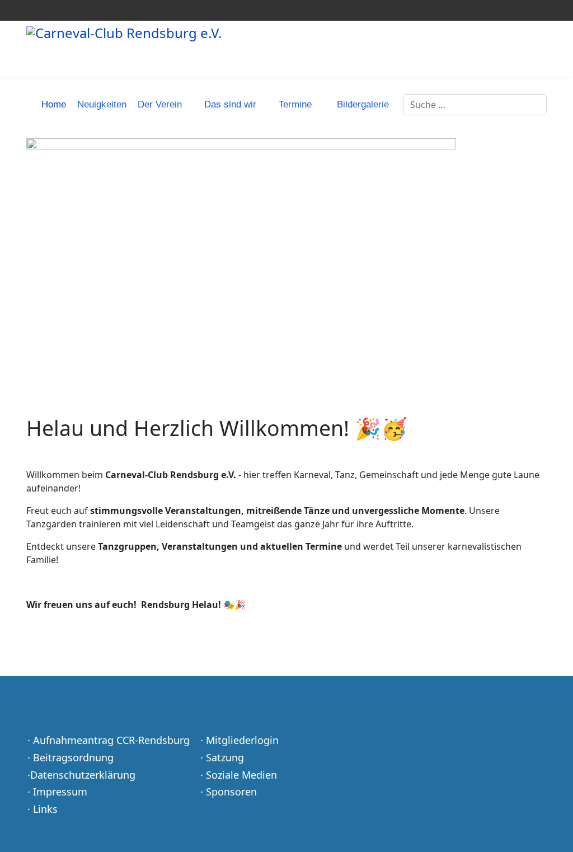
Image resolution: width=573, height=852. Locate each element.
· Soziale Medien (238, 774)
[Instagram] (47, 10)
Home (53, 104)
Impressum (60, 791)
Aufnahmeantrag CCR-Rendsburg (111, 740)
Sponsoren (231, 791)
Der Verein (160, 104)
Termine (295, 104)
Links (45, 809)
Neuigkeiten (101, 104)
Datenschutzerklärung (82, 774)
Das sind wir (230, 104)
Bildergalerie (363, 104)
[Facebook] (29, 10)
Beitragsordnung (73, 757)
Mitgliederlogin (242, 740)
